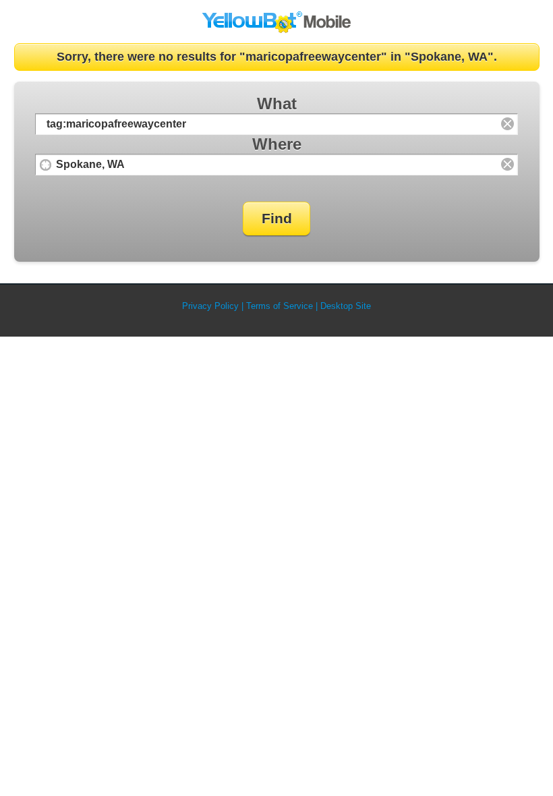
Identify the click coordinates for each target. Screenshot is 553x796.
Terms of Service (279, 306)
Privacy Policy (210, 306)
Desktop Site (345, 306)
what (277, 103)
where (276, 144)
